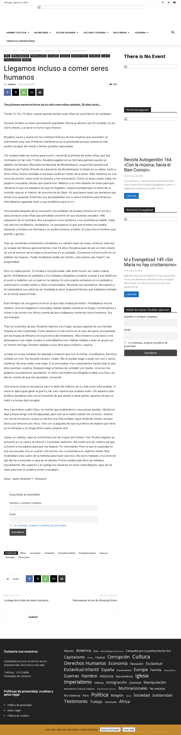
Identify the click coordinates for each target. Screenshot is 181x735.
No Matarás (41, 32)
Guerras (105, 56)
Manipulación (155, 682)
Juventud (135, 683)
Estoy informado (110, 729)
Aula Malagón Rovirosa (112, 651)
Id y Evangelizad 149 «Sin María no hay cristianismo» (150, 262)
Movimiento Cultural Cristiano (79, 688)
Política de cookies (18, 715)
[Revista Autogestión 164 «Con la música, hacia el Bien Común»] (150, 136)
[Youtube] (174, 2)
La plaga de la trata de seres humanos (26, 600)
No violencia (72, 695)
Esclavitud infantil (79, 56)
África (15, 50)
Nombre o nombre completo (25, 503)
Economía (118, 663)
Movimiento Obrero (106, 689)
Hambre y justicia (16, 32)
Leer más (131, 196)
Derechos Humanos (85, 663)
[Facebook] (162, 2)
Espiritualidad (124, 670)
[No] (176, 730)
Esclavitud (65, 56)
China (90, 657)
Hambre (89, 676)
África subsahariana (32, 50)
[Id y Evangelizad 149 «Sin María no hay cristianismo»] (150, 236)
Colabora (140, 32)
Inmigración (116, 682)
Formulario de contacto (17, 676)
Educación (136, 664)
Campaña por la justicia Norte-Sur (148, 651)
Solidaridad (162, 695)
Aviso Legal (14, 710)
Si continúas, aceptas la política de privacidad (40, 525)
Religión (117, 695)
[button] (173, 33)
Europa (141, 669)
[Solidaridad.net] (90, 16)
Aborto (69, 651)
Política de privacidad (19, 705)
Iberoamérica (124, 676)
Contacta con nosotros (20, 41)
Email (13, 514)
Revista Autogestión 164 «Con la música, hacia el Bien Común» (147, 165)
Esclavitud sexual (87, 553)
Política (99, 694)
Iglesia (141, 676)
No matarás (157, 689)
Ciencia (100, 657)
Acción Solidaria (65, 32)
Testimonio (75, 701)
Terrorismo (24, 557)
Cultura (141, 656)
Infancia (98, 682)
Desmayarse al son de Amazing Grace (95, 600)
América (83, 650)
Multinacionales (133, 688)
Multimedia (120, 32)
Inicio (6, 50)
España (107, 669)
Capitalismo (74, 657)
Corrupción (53, 56)
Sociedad (26, 59)
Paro (86, 695)
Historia (106, 676)
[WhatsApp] (23, 92)
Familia (155, 670)
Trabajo (96, 702)
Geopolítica (169, 670)
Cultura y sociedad (94, 32)
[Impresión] (39, 92)
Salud (128, 695)
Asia (95, 651)
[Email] (31, 92)
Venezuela (111, 702)
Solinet (12, 84)
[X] (168, 2)
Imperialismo (78, 682)
